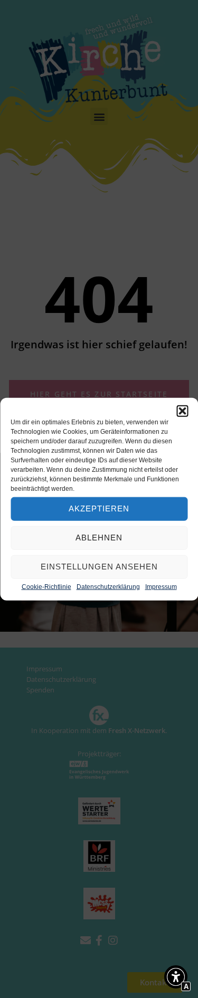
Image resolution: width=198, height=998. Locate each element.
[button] (182, 410)
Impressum (161, 586)
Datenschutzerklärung (108, 586)
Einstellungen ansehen (99, 566)
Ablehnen (99, 537)
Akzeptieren (99, 508)
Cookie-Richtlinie (46, 586)
